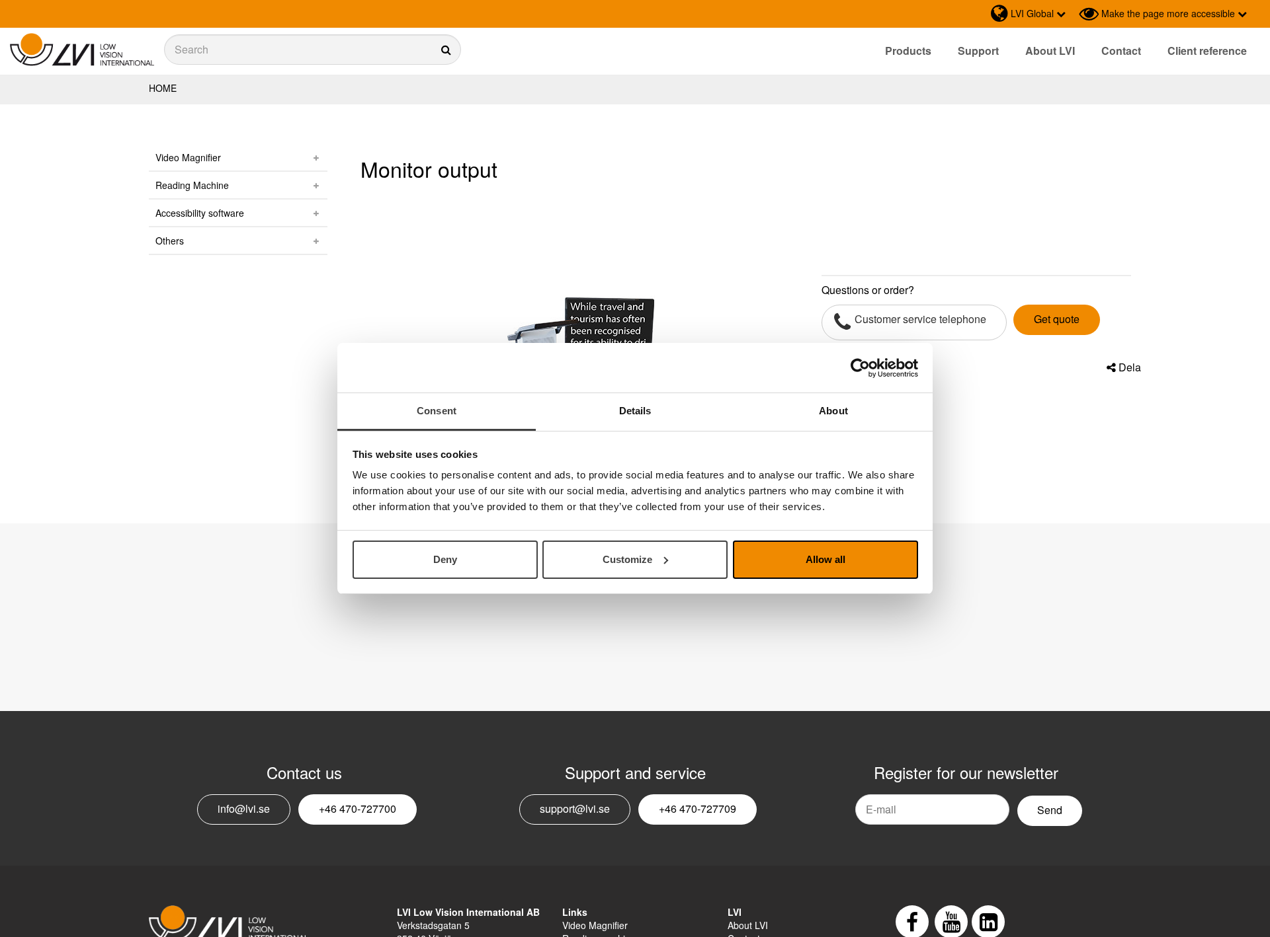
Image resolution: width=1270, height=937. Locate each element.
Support (978, 50)
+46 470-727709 (697, 808)
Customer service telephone (920, 318)
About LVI (1050, 50)
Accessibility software (199, 212)
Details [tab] (635, 410)
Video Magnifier (188, 157)
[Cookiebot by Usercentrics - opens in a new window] (860, 368)
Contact (1121, 50)
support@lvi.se (575, 808)
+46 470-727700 (357, 808)
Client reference (1207, 50)
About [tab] (833, 410)
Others (169, 240)
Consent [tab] (436, 410)
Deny (445, 559)
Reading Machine (192, 185)
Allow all (825, 559)
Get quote (1057, 318)
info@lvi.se (244, 808)
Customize (627, 559)
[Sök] (312, 49)
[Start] (82, 49)
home (163, 87)
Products (908, 50)
